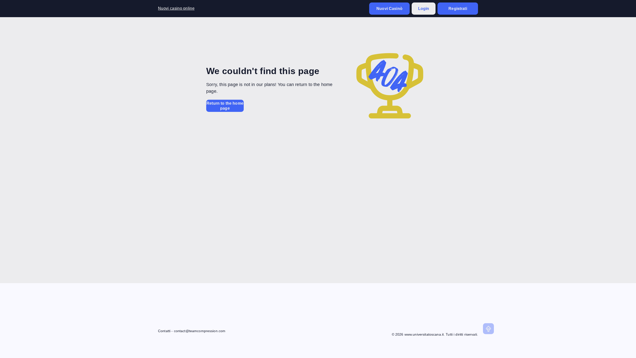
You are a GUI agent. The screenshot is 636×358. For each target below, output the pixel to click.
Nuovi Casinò (389, 8)
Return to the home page (224, 105)
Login (423, 8)
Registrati (457, 8)
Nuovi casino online (176, 8)
